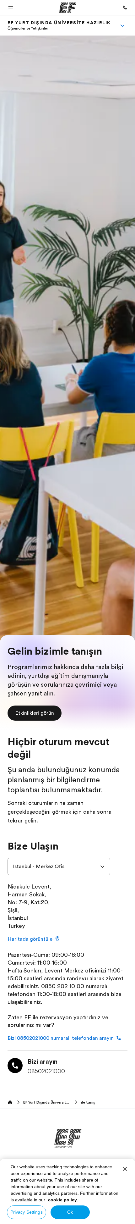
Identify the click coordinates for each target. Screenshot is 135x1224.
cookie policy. (63, 1199)
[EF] (67, 8)
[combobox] (59, 866)
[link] (59, 25)
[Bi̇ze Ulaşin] (124, 7)
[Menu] (122, 25)
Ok (70, 1212)
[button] (11, 7)
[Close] (125, 1169)
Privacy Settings (26, 1212)
